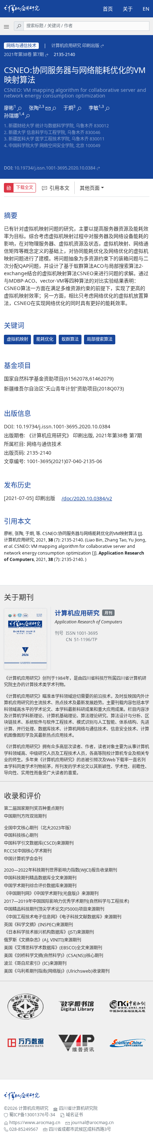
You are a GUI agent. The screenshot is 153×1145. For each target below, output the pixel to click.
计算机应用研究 (33, 1108)
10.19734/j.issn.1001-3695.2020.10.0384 (54, 168)
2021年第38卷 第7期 (24, 54)
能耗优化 (44, 339)
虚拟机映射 (17, 339)
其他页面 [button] (90, 187)
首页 (108, 8)
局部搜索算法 (99, 339)
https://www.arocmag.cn (34, 1122)
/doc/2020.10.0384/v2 (87, 498)
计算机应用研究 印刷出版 (75, 46)
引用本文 (59, 187)
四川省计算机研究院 (78, 1108)
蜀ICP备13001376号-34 (32, 1115)
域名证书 (74, 1115)
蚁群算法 (70, 339)
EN (146, 8)
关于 (128, 8)
